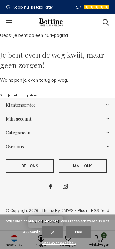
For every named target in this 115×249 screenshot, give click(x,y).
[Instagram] (65, 186)
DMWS (67, 210)
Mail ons (83, 166)
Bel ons (29, 166)
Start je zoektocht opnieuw (19, 95)
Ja (53, 232)
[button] (9, 22)
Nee (78, 232)
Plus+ (83, 210)
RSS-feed (100, 210)
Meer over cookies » (59, 242)
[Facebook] (50, 186)
